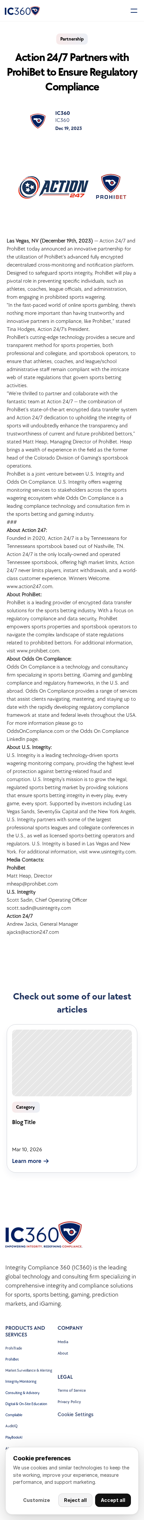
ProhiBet (12, 1359)
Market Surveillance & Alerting (28, 1370)
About (63, 1353)
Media (63, 1341)
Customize (36, 1500)
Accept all (113, 1500)
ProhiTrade (14, 1348)
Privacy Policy (69, 1401)
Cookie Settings (75, 1414)
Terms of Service (72, 1390)
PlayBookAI (13, 1437)
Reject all (75, 1500)
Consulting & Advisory (22, 1393)
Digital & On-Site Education (26, 1404)
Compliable (13, 1415)
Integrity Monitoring (21, 1381)
